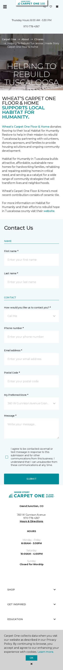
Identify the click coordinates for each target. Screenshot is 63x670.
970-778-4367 (31, 26)
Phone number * (14, 328)
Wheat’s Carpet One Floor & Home (25, 126)
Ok (31, 657)
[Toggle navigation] (5, 7)
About (25, 39)
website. (49, 211)
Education (15, 619)
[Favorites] (51, 6)
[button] (44, 6)
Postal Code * (12, 372)
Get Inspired (16, 604)
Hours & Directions (31, 521)
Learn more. (45, 651)
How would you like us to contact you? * (27, 307)
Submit (31, 478)
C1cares (39, 39)
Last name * (11, 273)
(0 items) (57, 6)
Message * (10, 416)
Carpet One (9, 39)
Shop (11, 589)
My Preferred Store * (16, 395)
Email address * (13, 350)
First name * (11, 251)
